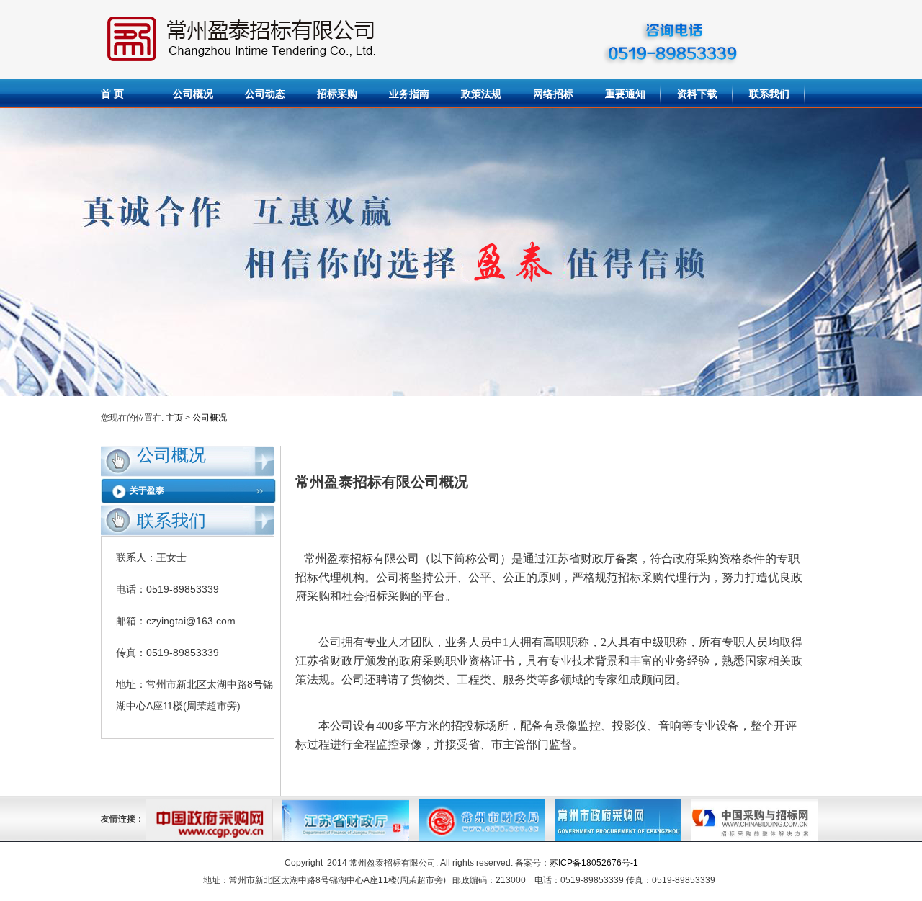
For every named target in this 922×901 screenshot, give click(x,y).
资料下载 (697, 93)
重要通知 (625, 93)
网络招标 (553, 93)
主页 (174, 418)
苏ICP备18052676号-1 (594, 863)
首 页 (112, 93)
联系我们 (769, 93)
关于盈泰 (147, 490)
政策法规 (481, 93)
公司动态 (265, 93)
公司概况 (193, 93)
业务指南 (409, 93)
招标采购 (337, 93)
